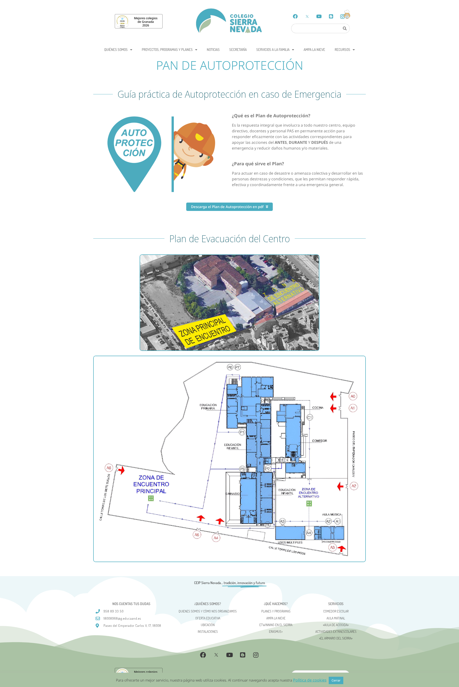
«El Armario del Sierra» (335, 638)
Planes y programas (275, 611)
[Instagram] (256, 655)
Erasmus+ (276, 631)
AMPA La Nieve (314, 49)
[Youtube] (319, 16)
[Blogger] (331, 16)
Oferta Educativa (207, 618)
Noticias (213, 49)
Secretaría (238, 49)
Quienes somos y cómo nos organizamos (208, 611)
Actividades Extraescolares (335, 631)
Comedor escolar (336, 611)
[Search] (344, 28)
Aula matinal (336, 618)
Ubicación (208, 625)
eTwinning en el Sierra (275, 625)
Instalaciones (208, 631)
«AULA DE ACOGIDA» (336, 625)
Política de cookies (310, 680)
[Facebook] (295, 16)
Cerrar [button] (336, 680)
